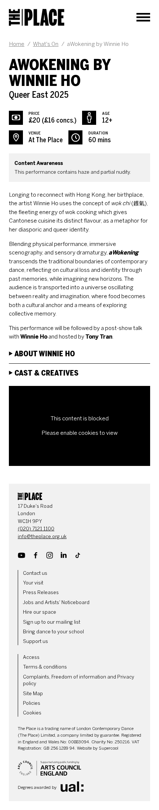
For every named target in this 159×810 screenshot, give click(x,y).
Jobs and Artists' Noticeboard (56, 602)
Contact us (35, 573)
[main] (79, 255)
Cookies (32, 713)
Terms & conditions (45, 667)
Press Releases (41, 592)
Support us (35, 641)
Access (31, 657)
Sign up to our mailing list (51, 622)
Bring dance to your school (53, 631)
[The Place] (36, 17)
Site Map (33, 693)
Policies (31, 703)
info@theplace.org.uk (42, 536)
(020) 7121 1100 (36, 528)
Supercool (108, 748)
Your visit (33, 583)
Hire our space (39, 612)
